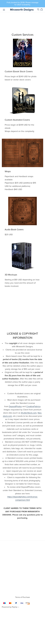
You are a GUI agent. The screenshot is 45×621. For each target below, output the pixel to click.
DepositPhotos (15, 406)
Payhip (14, 607)
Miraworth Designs (22, 9)
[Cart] (42, 9)
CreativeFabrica (33, 406)
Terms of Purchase (22, 597)
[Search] (38, 9)
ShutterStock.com (29, 413)
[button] (18, 607)
